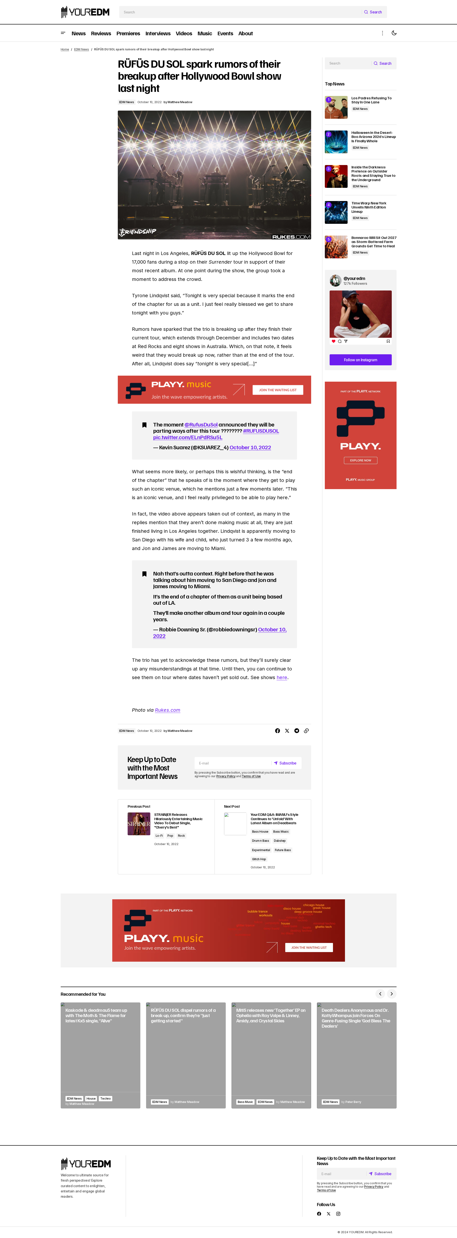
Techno (105, 1098)
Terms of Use (251, 776)
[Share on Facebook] (277, 731)
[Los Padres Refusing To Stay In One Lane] (336, 107)
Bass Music (281, 831)
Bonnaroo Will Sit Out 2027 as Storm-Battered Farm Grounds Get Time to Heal (374, 242)
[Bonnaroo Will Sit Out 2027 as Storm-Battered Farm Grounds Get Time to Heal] (336, 247)
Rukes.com (167, 710)
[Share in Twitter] (287, 731)
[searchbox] (240, 12)
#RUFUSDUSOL (261, 430)
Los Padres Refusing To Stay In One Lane (371, 100)
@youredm (354, 278)
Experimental (261, 850)
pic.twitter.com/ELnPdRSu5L (187, 436)
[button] (63, 32)
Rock (181, 835)
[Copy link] (306, 731)
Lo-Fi (159, 835)
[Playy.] (228, 930)
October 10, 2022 (250, 446)
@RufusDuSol (201, 424)
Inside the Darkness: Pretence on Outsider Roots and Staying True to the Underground (373, 173)
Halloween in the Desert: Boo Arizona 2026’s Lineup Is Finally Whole (373, 136)
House (91, 1098)
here (282, 677)
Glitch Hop (259, 859)
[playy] (214, 390)
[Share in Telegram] (297, 731)
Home (65, 49)
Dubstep (280, 840)
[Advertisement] (361, 435)
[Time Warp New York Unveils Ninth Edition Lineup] (336, 212)
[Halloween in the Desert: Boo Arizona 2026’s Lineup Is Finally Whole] (336, 141)
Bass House (260, 831)
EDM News (81, 49)
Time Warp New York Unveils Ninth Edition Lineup (368, 207)
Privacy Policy (226, 776)
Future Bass (283, 850)
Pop (170, 835)
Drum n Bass (260, 840)
